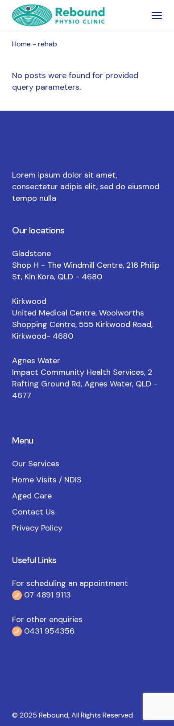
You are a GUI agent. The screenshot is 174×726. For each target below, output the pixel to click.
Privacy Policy (37, 528)
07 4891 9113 (47, 594)
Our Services (35, 463)
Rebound (53, 715)
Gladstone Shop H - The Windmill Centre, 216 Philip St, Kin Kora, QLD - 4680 (86, 265)
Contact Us (33, 511)
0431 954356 (48, 631)
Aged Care (32, 495)
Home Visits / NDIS (47, 479)
